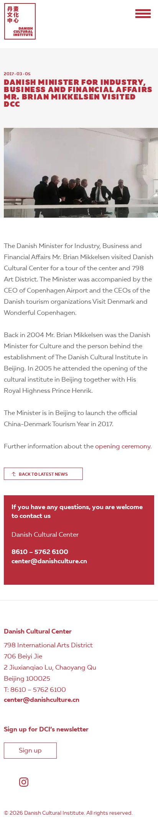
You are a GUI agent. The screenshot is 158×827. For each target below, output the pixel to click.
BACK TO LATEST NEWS (43, 475)
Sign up (30, 751)
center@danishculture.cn (49, 561)
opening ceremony (122, 446)
